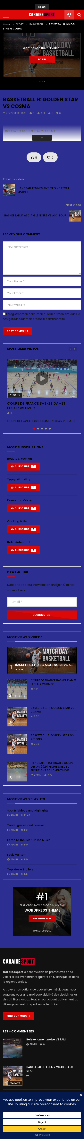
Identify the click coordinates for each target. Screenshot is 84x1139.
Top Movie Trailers (20, 869)
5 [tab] (50, 429)
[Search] (79, 15)
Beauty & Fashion (19, 459)
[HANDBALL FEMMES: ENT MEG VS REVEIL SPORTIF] (9, 190)
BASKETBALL (36, 24)
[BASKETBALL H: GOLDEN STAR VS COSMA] (17, 716)
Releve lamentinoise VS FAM (46, 1039)
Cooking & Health (19, 521)
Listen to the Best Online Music (28, 840)
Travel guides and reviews (26, 825)
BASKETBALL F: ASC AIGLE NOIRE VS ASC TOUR (35, 215)
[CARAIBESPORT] (42, 15)
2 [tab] (38, 429)
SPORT (20, 24)
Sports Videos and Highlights (27, 810)
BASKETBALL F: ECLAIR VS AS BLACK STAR (49, 1069)
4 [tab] (46, 429)
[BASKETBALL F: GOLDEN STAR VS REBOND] (17, 744)
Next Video (73, 205)
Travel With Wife (18, 479)
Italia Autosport (18, 542)
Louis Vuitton (16, 855)
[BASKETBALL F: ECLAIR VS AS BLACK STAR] (12, 1076)
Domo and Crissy (19, 500)
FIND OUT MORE (18, 1016)
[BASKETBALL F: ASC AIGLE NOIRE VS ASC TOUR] (75, 216)
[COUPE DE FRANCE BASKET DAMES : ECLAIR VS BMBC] (17, 689)
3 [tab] (42, 429)
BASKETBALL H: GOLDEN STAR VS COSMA (52, 710)
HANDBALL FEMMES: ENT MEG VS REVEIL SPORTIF (43, 190)
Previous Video (13, 179)
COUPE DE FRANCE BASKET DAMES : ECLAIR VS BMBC (37, 405)
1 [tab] (34, 429)
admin (37, 775)
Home (6, 24)
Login (42, 59)
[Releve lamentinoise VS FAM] (12, 1048)
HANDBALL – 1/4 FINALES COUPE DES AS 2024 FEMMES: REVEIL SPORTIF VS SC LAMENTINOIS (52, 766)
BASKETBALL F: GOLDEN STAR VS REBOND (52, 737)
